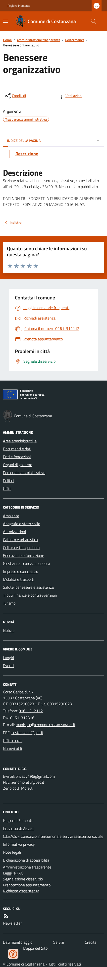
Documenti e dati (17, 449)
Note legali (12, 852)
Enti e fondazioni (17, 457)
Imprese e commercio (20, 571)
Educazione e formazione (23, 555)
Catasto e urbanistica (20, 540)
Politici (8, 481)
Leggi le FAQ (13, 873)
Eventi (8, 666)
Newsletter (12, 923)
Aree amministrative (20, 441)
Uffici (7, 488)
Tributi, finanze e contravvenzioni (30, 595)
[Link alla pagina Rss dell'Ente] (6, 916)
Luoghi (8, 658)
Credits (90, 942)
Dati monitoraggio (17, 942)
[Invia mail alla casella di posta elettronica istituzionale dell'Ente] (45, 725)
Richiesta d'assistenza (21, 891)
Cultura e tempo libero (21, 547)
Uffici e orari (12, 740)
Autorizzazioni (14, 532)
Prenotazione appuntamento (27, 885)
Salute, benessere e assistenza (28, 587)
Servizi (58, 942)
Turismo (9, 603)
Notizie (8, 630)
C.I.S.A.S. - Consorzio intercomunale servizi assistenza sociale (53, 836)
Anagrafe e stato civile (21, 524)
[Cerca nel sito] (92, 21)
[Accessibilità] (13, 954)
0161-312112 (31, 711)
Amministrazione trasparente (38, 39)
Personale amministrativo (24, 473)
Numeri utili (12, 748)
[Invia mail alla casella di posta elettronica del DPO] (35, 776)
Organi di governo (17, 465)
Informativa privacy (19, 844)
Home (7, 39)
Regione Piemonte (18, 5)
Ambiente (11, 516)
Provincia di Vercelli (18, 828)
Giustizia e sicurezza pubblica (26, 563)
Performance (74, 39)
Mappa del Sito (35, 948)
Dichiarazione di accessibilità (26, 860)
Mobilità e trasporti (18, 579)
